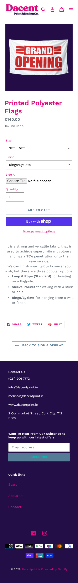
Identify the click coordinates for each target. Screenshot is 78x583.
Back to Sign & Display (42, 345)
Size (8, 140)
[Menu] (70, 9)
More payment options (39, 231)
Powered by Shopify (54, 569)
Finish (10, 157)
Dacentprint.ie (31, 569)
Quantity (12, 189)
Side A (10, 174)
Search (14, 484)
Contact (14, 507)
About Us (15, 496)
